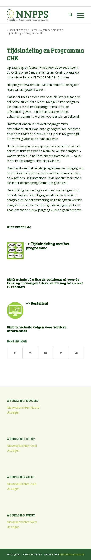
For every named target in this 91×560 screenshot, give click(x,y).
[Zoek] (68, 15)
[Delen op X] (30, 353)
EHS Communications (72, 554)
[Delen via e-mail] (76, 353)
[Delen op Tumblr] (61, 353)
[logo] (38, 15)
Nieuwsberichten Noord (23, 407)
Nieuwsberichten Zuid (21, 484)
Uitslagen (13, 412)
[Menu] (78, 15)
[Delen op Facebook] (14, 353)
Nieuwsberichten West (22, 522)
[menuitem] (68, 15)
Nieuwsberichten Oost (22, 446)
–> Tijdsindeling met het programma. (47, 245)
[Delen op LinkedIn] (45, 353)
